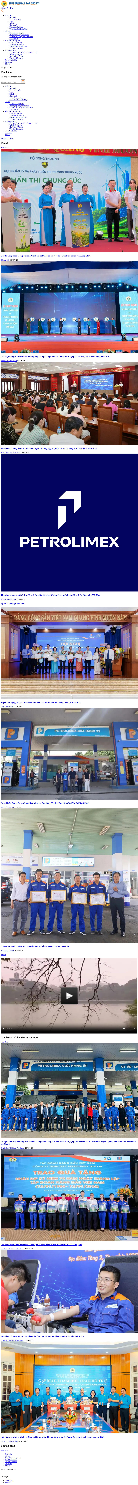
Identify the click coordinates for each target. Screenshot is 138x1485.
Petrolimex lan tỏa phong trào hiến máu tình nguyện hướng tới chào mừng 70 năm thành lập (42, 1336)
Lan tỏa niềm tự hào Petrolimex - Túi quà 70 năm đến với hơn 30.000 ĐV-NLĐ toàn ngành (41, 1245)
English (8, 1482)
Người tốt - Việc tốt (16, 56)
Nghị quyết (13, 25)
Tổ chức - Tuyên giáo (16, 33)
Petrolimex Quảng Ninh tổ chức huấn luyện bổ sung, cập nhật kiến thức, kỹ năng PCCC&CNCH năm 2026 (49, 448)
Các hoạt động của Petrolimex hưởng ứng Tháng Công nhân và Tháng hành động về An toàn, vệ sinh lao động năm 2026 (55, 356)
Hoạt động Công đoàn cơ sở (19, 35)
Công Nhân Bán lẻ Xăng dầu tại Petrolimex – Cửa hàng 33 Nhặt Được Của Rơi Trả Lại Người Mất (45, 803)
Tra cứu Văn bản (11, 60)
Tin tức (7, 31)
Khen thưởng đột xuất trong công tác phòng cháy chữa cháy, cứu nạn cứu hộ (35, 946)
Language (4, 1477)
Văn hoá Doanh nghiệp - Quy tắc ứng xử (23, 52)
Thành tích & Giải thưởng (18, 29)
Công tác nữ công (15, 42)
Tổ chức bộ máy (15, 19)
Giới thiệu (8, 15)
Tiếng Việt (9, 1480)
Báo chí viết (13, 39)
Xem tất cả (4, 148)
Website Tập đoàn (7, 8)
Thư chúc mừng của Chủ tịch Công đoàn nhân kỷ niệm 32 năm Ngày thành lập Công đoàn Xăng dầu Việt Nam (50, 595)
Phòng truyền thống (16, 27)
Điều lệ (11, 23)
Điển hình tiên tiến (15, 54)
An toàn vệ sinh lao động (18, 46)
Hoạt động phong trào (12, 41)
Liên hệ (7, 64)
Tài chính (8, 62)
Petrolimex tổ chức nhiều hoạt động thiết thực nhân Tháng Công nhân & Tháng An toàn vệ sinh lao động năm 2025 (52, 1437)
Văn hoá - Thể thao (16, 48)
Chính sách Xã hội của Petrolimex (21, 37)
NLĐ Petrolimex (11, 50)
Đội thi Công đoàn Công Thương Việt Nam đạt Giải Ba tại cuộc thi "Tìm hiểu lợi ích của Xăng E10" (45, 256)
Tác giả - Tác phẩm (16, 58)
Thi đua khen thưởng (16, 44)
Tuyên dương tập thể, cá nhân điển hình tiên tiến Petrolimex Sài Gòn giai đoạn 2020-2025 (41, 702)
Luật (11, 21)
